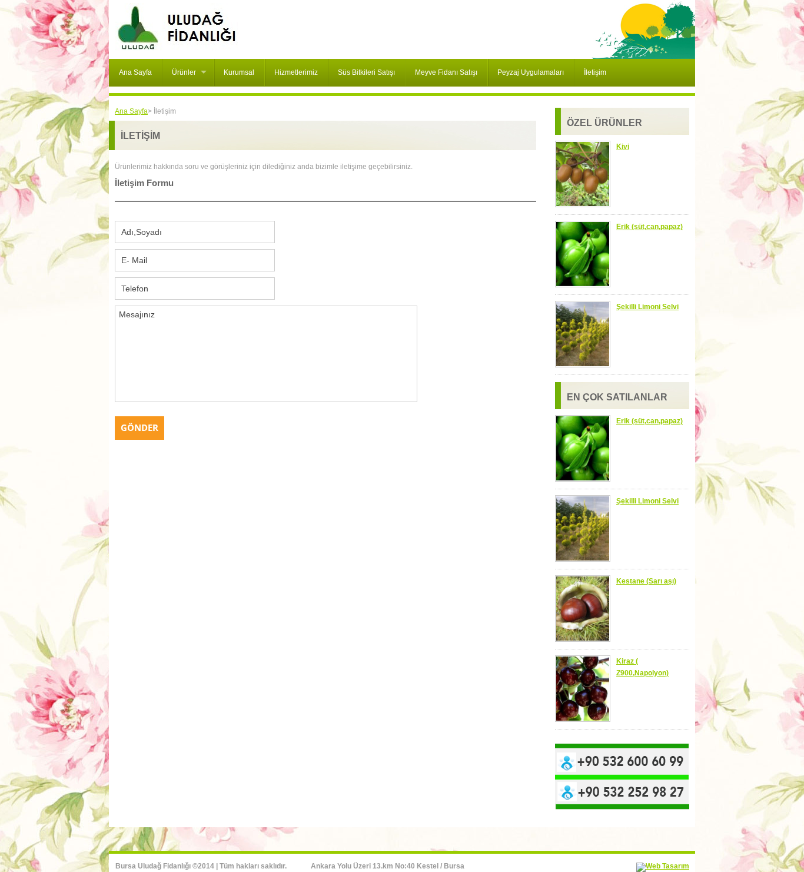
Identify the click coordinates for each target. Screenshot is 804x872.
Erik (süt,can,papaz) (649, 227)
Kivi (622, 146)
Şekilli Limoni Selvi (647, 307)
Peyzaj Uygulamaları (530, 72)
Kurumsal (239, 72)
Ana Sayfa (135, 72)
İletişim (595, 72)
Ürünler (184, 72)
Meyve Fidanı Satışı (446, 72)
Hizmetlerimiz (296, 72)
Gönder (139, 427)
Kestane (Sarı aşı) (646, 581)
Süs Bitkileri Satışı (366, 72)
